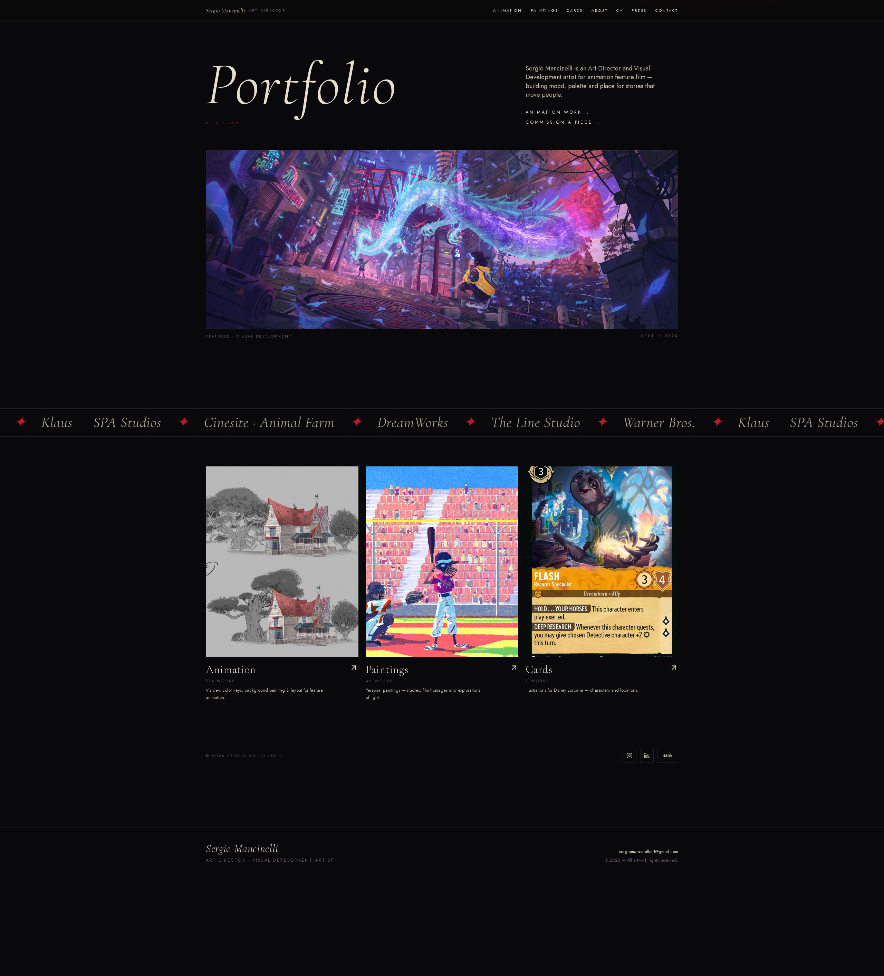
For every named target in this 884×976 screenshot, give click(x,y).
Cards (575, 10)
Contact (666, 10)
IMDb (668, 755)
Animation (507, 10)
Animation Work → (558, 112)
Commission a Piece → (563, 122)
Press (639, 10)
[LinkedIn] (647, 755)
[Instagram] (629, 755)
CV (619, 10)
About (600, 10)
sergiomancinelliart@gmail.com (648, 852)
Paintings (544, 10)
